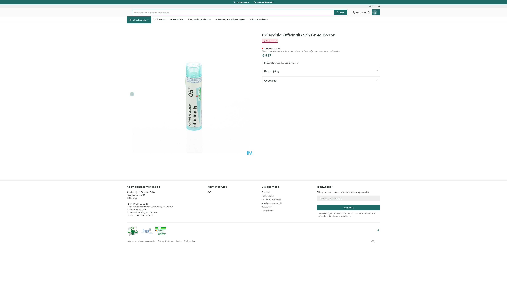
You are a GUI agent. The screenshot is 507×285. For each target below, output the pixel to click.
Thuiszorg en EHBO (143, 76)
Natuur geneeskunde (143, 68)
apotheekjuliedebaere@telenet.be (156, 206)
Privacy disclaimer (165, 241)
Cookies (178, 241)
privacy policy (344, 216)
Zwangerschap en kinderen (143, 53)
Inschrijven (348, 207)
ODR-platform (190, 241)
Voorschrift (267, 206)
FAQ (210, 192)
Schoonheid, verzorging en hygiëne (143, 34)
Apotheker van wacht (272, 203)
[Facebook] (378, 231)
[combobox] (233, 12)
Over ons (266, 192)
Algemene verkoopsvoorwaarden (142, 241)
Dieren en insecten (143, 83)
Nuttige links (267, 195)
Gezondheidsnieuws (271, 199)
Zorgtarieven (268, 210)
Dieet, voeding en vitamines (143, 43)
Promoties (134, 26)
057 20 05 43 (142, 203)
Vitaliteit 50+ (143, 61)
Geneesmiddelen (143, 91)
